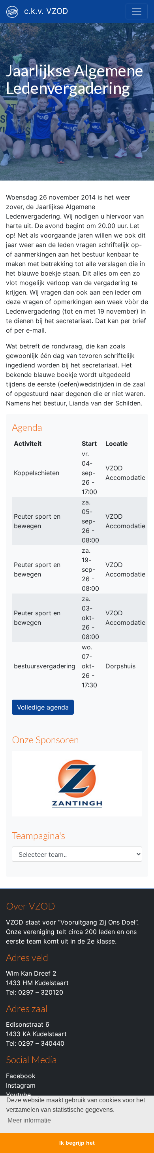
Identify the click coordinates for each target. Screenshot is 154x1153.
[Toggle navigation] (137, 11)
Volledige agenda (43, 707)
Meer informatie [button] (29, 1120)
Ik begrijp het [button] (77, 1143)
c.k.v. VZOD (46, 11)
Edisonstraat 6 (27, 1024)
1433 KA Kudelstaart (36, 1034)
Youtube (18, 1095)
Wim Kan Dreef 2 (31, 973)
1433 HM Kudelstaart (37, 983)
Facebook (21, 1076)
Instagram (21, 1085)
